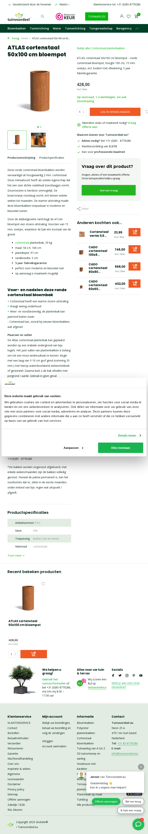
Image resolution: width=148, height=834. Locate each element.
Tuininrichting (39, 28)
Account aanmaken (54, 746)
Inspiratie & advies (19, 769)
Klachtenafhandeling (20, 758)
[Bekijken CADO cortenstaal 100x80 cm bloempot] (81, 251)
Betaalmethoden (18, 738)
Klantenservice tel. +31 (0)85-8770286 (116, 4)
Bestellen (13, 733)
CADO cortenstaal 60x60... (98, 285)
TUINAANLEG (96, 16)
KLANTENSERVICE (19, 723)
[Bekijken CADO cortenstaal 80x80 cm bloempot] (81, 268)
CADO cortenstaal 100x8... (98, 251)
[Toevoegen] (134, 232)
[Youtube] (140, 675)
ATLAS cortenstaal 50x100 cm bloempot (24, 623)
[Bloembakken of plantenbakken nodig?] (20, 16)
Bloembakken (17, 28)
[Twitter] (120, 675)
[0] (135, 16)
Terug (15, 38)
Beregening (124, 28)
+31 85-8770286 (127, 743)
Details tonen (127, 435)
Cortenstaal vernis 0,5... (99, 234)
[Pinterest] (133, 675)
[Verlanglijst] (129, 16)
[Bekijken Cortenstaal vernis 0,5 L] (82, 234)
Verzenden (14, 743)
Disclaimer (14, 784)
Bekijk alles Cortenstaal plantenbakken (101, 48)
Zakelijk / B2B (16, 805)
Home (24, 38)
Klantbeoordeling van (99, 146)
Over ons (13, 764)
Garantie (13, 753)
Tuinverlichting (75, 28)
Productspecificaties (51, 157)
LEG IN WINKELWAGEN (115, 112)
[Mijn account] (122, 16)
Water (57, 28)
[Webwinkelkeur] (65, 16)
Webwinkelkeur (97, 687)
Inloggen (47, 741)
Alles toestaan (120, 447)
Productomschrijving (21, 157)
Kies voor (103, 152)
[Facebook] (113, 675)
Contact (12, 728)
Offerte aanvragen (19, 799)
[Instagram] (127, 675)
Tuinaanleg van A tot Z (91, 748)
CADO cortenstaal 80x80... (98, 268)
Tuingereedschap (101, 28)
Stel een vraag (109, 190)
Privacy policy (16, 789)
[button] (38, 127)
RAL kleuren (15, 810)
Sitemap (13, 794)
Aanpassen (71, 447)
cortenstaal (22, 242)
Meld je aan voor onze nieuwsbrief (126, 685)
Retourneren (15, 748)
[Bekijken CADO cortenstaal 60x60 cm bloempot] (81, 286)
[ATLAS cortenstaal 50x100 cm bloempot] (27, 599)
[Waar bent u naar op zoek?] (42, 16)
